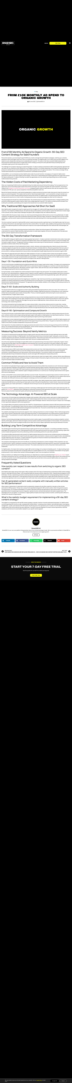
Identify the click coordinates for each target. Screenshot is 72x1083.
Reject (63, 1080)
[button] (8, 540)
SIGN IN (46, 43)
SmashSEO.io (10, 389)
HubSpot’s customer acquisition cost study (19, 188)
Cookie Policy (39, 1080)
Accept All (54, 1080)
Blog (37, 91)
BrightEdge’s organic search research (24, 345)
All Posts (36, 535)
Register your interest (60, 455)
